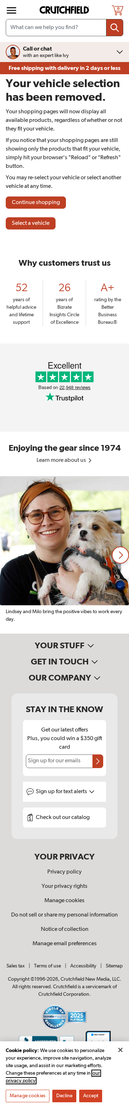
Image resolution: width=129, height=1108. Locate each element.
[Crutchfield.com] (65, 10)
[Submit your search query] (114, 27)
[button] (120, 555)
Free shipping (64, 68)
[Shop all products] (11, 10)
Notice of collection (65, 929)
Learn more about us (62, 460)
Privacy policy (64, 872)
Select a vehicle (30, 223)
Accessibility (83, 966)
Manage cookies (64, 901)
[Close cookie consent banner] (120, 1050)
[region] (64, 555)
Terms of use (47, 966)
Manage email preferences (65, 944)
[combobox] (64, 27)
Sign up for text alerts (62, 792)
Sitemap (114, 966)
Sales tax (15, 966)
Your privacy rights (64, 886)
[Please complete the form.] (97, 761)
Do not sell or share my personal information (64, 915)
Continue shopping (36, 202)
